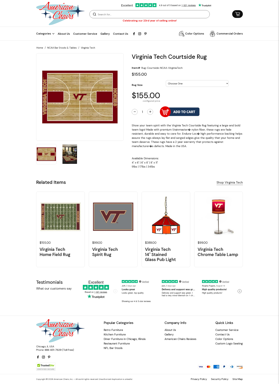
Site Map (237, 379)
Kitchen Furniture (115, 334)
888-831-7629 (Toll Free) (59, 350)
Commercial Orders (230, 33)
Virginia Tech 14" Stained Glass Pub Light (160, 254)
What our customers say (54, 289)
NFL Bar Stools (113, 348)
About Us (64, 34)
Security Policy (219, 379)
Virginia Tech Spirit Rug (105, 252)
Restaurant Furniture (117, 343)
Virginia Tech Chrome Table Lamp (218, 252)
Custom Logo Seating (229, 343)
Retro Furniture (113, 330)
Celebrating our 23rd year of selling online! (150, 20)
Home (39, 47)
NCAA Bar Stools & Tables (62, 47)
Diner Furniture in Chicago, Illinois (125, 339)
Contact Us (120, 34)
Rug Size (137, 84)
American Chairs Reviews (180, 339)
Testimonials (49, 282)
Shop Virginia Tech (230, 182)
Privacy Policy (199, 379)
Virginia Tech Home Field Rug (55, 252)
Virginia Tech (88, 47)
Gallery (105, 34)
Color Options (194, 33)
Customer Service (85, 34)
